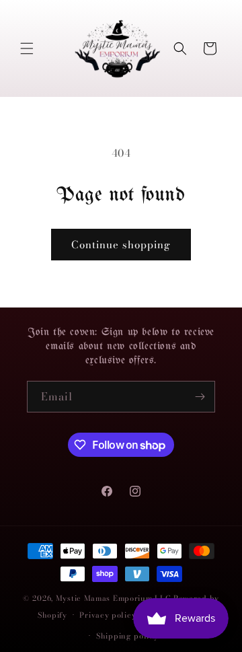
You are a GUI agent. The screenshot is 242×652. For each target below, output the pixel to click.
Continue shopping (121, 244)
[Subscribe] (199, 396)
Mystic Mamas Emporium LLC (113, 598)
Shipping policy (127, 635)
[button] (27, 48)
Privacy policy (107, 615)
